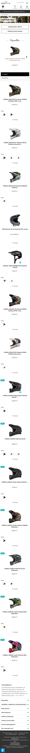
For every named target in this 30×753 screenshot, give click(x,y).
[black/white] (4, 201)
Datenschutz (21, 734)
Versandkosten (15, 738)
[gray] (11, 158)
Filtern (5, 74)
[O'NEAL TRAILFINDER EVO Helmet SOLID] (15, 257)
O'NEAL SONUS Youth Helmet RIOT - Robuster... (15, 612)
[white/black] (4, 368)
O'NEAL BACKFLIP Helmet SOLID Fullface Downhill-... (15, 143)
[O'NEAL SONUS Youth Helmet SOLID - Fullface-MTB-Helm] (15, 473)
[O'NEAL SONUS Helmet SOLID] (15, 430)
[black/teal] (11, 115)
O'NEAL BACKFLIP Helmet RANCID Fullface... (15, 186)
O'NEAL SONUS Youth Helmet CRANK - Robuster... (15, 526)
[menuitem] (27, 7)
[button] (3, 750)
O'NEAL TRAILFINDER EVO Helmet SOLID (15, 266)
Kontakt (16, 732)
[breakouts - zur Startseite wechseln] (7, 2)
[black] (4, 158)
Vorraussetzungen (15, 742)
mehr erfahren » (19, 695)
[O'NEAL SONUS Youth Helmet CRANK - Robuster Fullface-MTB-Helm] (15, 516)
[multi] (4, 324)
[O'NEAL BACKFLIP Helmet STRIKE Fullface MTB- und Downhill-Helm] (15, 51)
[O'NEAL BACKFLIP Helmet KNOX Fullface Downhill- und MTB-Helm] (15, 343)
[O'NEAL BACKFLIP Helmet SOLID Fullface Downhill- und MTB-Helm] (15, 133)
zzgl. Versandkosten (15, 744)
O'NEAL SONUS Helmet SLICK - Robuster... (15, 569)
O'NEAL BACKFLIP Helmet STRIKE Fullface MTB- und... (15, 59)
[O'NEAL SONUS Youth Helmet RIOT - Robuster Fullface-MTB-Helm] (15, 603)
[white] (18, 158)
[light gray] (18, 454)
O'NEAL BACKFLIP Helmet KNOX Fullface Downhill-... (15, 353)
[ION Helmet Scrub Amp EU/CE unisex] (15, 220)
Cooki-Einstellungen (7, 732)
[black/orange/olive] (4, 115)
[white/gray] (11, 281)
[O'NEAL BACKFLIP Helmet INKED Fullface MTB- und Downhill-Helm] (15, 300)
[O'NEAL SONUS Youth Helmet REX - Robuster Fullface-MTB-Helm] (15, 646)
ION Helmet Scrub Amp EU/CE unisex (15, 229)
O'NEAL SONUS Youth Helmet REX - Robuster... (15, 656)
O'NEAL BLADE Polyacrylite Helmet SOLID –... (15, 396)
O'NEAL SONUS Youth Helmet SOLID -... (15, 482)
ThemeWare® (20, 747)
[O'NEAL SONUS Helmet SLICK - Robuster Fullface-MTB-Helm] (15, 559)
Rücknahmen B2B (23, 732)
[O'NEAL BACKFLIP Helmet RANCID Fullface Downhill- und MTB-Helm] (15, 177)
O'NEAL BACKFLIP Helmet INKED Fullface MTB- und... (15, 310)
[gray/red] (11, 454)
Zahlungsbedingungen (11, 734)
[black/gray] (4, 584)
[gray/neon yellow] (11, 584)
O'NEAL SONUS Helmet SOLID (15, 439)
